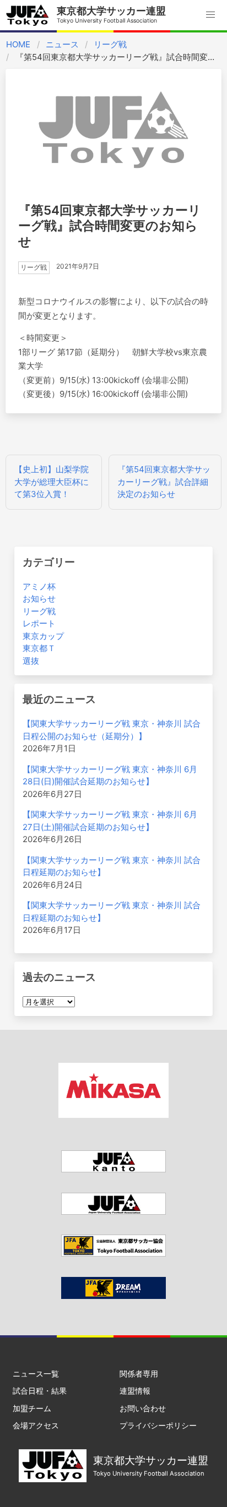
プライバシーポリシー (158, 1425)
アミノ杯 (39, 586)
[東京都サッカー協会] (113, 1253)
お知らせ (39, 598)
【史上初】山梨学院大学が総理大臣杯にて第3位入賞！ (51, 481)
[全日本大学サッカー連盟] (113, 1211)
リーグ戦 (110, 44)
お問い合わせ (143, 1408)
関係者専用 (139, 1373)
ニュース (62, 44)
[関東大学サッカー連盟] (113, 1169)
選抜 (31, 661)
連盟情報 (135, 1390)
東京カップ (43, 636)
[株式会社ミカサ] (113, 1115)
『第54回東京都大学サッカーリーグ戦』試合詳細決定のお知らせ (163, 481)
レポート (39, 623)
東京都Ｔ (39, 648)
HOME (18, 44)
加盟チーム (32, 1408)
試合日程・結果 (40, 1390)
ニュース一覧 (36, 1373)
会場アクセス (36, 1425)
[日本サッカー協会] (113, 1296)
